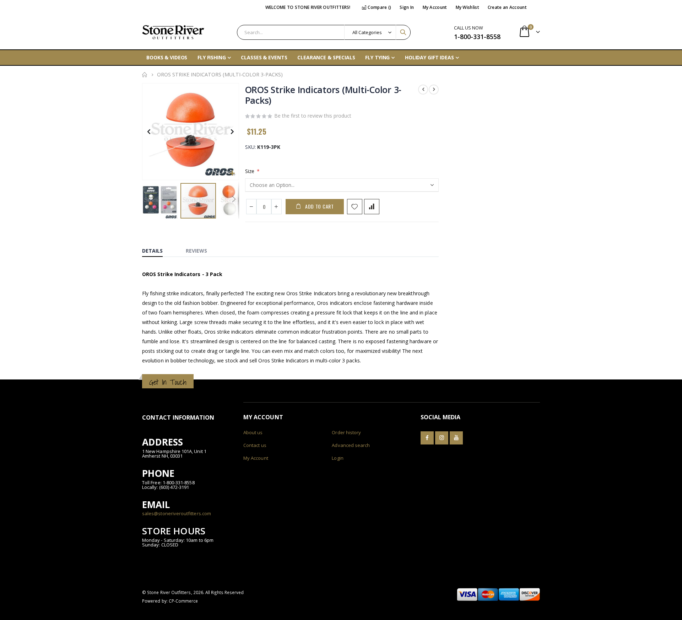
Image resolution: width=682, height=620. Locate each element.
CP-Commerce (183, 601)
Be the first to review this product (312, 115)
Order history (346, 432)
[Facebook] (427, 437)
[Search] (403, 32)
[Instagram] (441, 437)
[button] (232, 173)
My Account (435, 7)
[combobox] (324, 32)
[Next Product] (434, 90)
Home (144, 74)
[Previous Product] (423, 90)
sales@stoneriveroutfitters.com (176, 513)
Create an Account (507, 7)
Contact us (254, 445)
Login (337, 458)
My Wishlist (467, 7)
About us (253, 432)
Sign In (407, 7)
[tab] (157, 249)
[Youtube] (456, 437)
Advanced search (351, 445)
